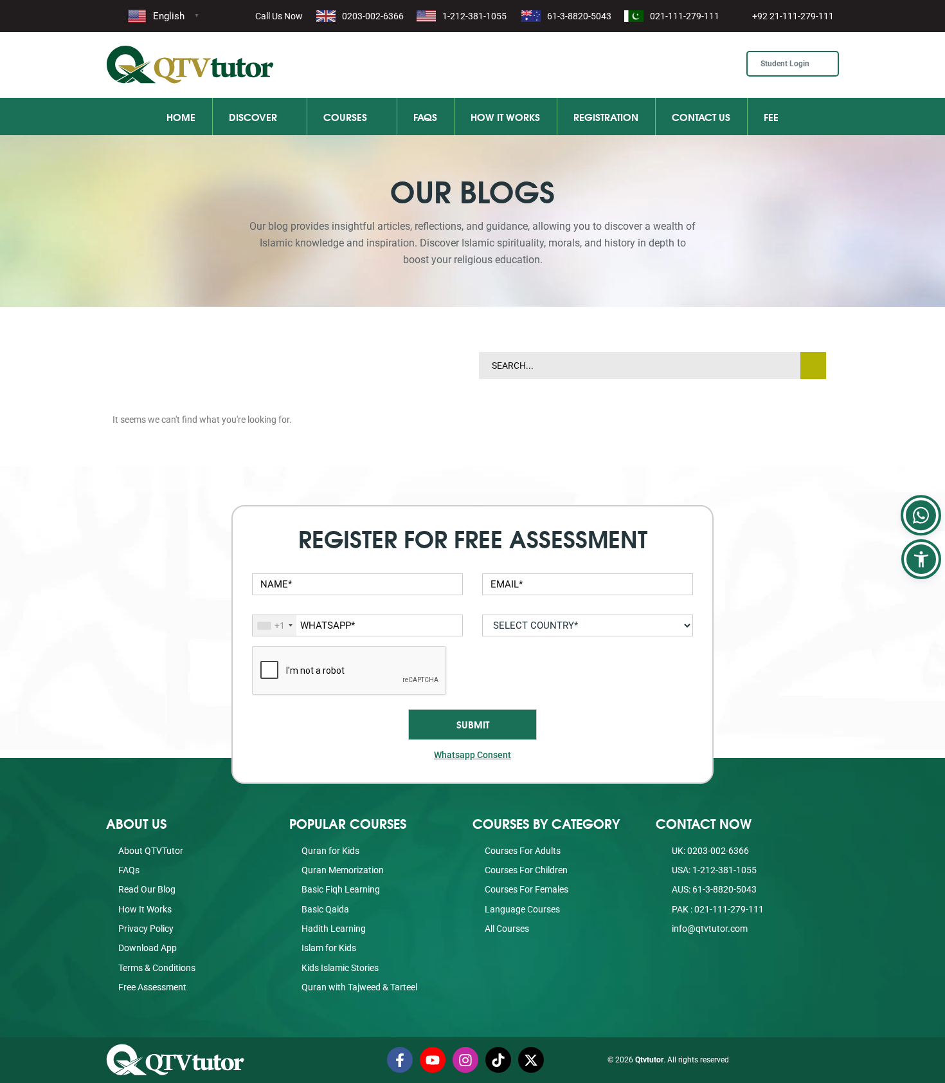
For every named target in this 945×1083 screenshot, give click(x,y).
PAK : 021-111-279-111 (717, 909)
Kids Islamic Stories (340, 968)
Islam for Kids (329, 948)
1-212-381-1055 (474, 16)
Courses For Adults (523, 851)
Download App (147, 948)
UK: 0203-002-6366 (709, 851)
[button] (921, 559)
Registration (605, 116)
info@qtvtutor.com (710, 928)
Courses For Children (526, 870)
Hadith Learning (334, 928)
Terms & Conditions (156, 968)
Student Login (785, 63)
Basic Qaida (325, 909)
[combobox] (274, 625)
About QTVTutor (150, 851)
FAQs (425, 116)
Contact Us (701, 116)
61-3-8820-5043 (579, 16)
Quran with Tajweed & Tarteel (359, 987)
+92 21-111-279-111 (793, 16)
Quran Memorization (343, 870)
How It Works (505, 116)
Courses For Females (526, 889)
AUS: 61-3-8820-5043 (713, 889)
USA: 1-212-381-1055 (713, 870)
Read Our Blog (147, 889)
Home (180, 116)
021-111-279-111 (684, 16)
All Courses (507, 928)
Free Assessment (152, 987)
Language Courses (522, 909)
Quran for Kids (330, 851)
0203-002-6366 (373, 16)
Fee (771, 116)
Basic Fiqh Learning (341, 889)
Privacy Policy (146, 928)
